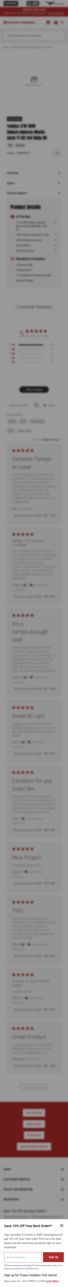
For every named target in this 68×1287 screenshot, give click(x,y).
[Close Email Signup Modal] (62, 1225)
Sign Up (53, 1257)
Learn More (52, 1281)
